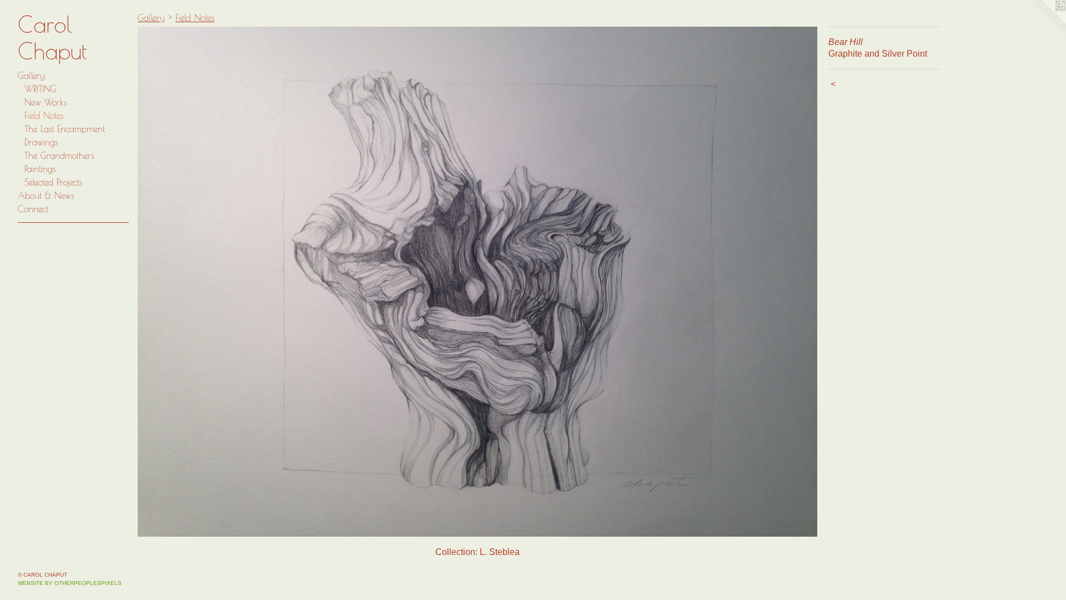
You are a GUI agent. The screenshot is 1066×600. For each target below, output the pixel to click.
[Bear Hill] (477, 282)
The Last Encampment (64, 129)
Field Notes (43, 116)
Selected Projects (53, 182)
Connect (33, 209)
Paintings (40, 169)
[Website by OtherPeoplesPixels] (1044, 22)
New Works (45, 102)
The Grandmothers (59, 156)
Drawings (41, 142)
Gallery (31, 76)
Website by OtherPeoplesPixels (70, 583)
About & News (46, 196)
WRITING (40, 89)
